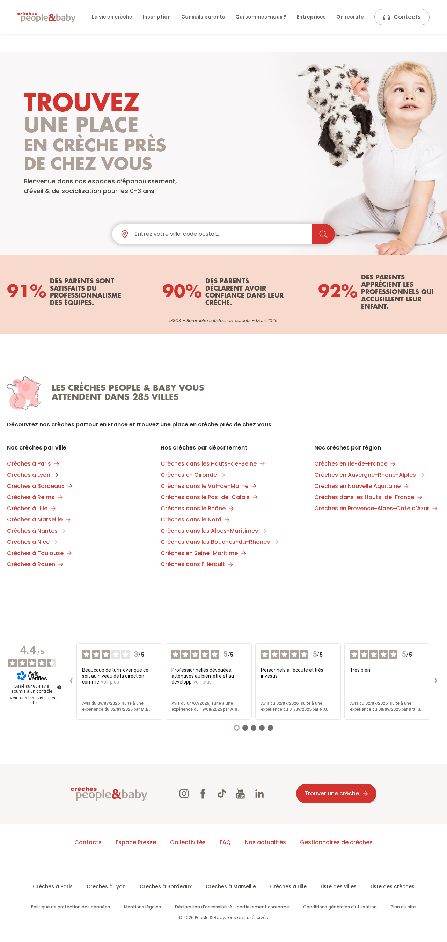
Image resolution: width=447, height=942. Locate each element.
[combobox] (220, 234)
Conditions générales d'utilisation (340, 907)
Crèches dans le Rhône (193, 508)
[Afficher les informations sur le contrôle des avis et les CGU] (59, 687)
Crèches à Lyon (28, 475)
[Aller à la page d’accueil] (46, 17)
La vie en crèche (112, 16)
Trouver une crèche (332, 793)
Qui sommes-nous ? (260, 16)
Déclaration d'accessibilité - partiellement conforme (232, 907)
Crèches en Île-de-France (350, 464)
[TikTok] (222, 793)
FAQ (225, 842)
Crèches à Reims (30, 497)
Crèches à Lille (27, 508)
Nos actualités (265, 842)
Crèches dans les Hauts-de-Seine (209, 464)
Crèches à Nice (28, 542)
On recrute (350, 16)
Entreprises (311, 16)
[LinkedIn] (259, 793)
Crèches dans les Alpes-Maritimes (209, 531)
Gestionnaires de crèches (336, 842)
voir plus (110, 682)
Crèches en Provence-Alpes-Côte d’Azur (371, 508)
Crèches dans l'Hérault (193, 564)
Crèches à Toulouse (35, 553)
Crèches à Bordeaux (35, 486)
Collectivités (188, 842)
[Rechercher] (323, 234)
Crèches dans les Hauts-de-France (364, 497)
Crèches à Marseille (35, 520)
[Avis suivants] (436, 681)
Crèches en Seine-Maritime (199, 553)
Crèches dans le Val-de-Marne (204, 486)
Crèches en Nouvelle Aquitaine (357, 486)
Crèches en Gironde (189, 475)
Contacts (407, 17)
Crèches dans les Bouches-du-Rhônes (215, 542)
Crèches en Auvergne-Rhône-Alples (365, 475)
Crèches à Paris (29, 464)
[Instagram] (184, 793)
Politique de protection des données (70, 907)
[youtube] (240, 793)
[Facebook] (203, 793)
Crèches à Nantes (32, 531)
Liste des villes (339, 886)
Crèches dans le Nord (191, 520)
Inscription (157, 16)
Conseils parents (203, 16)
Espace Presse (136, 842)
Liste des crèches (393, 886)
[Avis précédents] (71, 681)
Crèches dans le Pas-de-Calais (205, 497)
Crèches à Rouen (31, 564)
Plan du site (403, 907)
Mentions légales (142, 907)
